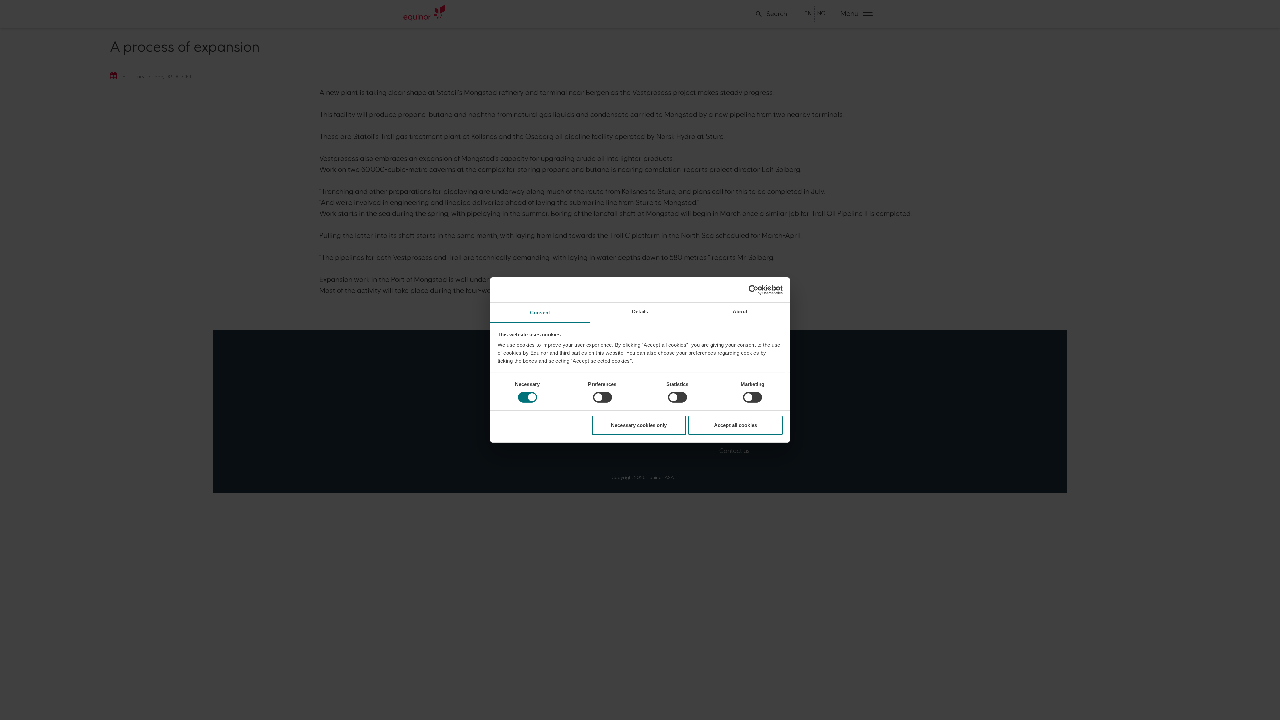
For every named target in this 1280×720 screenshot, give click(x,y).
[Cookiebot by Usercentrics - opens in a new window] (753, 290)
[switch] (602, 397)
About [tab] (740, 311)
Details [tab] (640, 311)
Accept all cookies (735, 425)
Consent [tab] (540, 312)
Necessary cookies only (639, 425)
